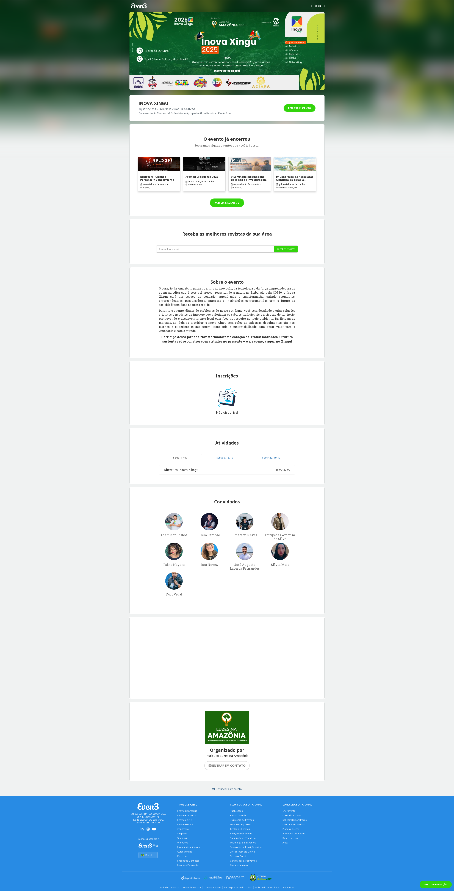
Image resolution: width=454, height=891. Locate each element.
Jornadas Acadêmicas (188, 847)
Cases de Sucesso (292, 815)
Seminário (182, 838)
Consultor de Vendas (293, 824)
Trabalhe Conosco (169, 887)
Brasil (148, 855)
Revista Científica (239, 815)
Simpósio (182, 833)
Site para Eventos (239, 856)
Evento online (184, 819)
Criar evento (289, 810)
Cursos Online (184, 851)
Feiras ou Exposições (188, 865)
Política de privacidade (267, 887)
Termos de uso (212, 887)
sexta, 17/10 (180, 457)
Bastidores (288, 887)
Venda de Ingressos (240, 824)
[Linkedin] (142, 830)
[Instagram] (148, 830)
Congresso (183, 829)
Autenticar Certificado (294, 833)
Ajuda (286, 842)
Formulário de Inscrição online (246, 847)
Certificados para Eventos (243, 860)
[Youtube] (154, 830)
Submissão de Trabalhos (243, 838)
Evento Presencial (186, 815)
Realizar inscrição (299, 108)
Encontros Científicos (188, 860)
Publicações (236, 810)
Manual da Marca (192, 887)
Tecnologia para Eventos (243, 842)
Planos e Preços (291, 829)
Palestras (182, 856)
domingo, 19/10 (271, 457)
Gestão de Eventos (240, 829)
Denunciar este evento (229, 789)
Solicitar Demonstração (295, 819)
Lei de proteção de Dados (238, 887)
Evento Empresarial (187, 810)
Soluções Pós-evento (241, 833)
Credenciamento (239, 865)
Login (318, 6)
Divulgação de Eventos (242, 819)
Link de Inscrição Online (242, 851)
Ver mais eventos (227, 203)
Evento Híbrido (185, 824)
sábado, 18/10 (225, 457)
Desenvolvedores (292, 838)
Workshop (182, 842)
